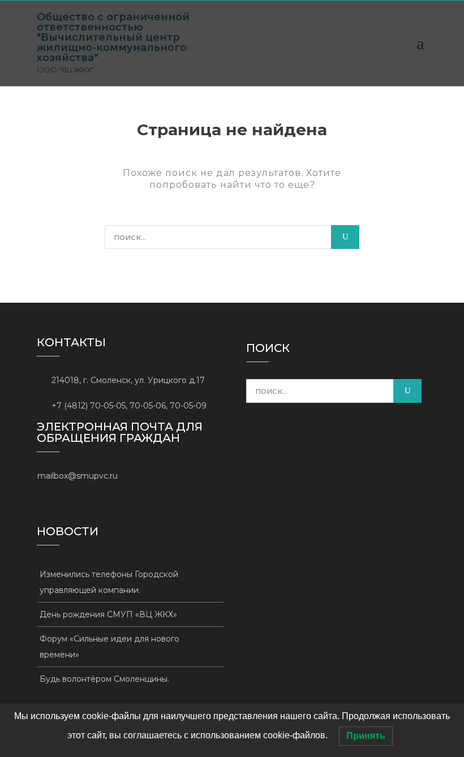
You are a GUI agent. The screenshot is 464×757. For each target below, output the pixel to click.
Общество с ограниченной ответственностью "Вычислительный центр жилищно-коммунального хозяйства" (113, 37)
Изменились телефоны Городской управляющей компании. (109, 582)
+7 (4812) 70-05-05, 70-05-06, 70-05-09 (129, 406)
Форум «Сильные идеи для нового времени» (109, 647)
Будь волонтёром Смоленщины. (104, 679)
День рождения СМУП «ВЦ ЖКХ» (108, 614)
